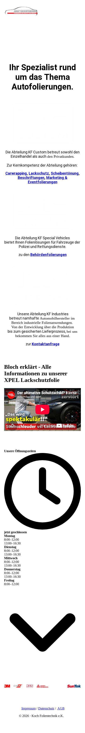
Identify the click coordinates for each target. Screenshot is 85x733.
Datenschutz (46, 708)
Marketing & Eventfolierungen (47, 179)
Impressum (28, 708)
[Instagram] (7, 696)
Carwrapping (16, 173)
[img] (21, 13)
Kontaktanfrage (45, 344)
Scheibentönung (65, 173)
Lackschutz (39, 173)
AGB (61, 708)
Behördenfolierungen (48, 254)
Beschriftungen (31, 177)
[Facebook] (7, 701)
